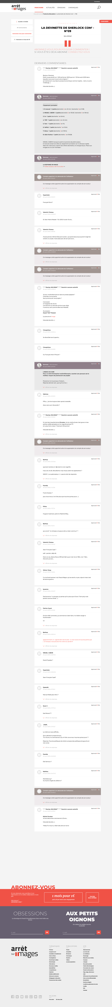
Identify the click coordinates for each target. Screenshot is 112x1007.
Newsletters (86, 980)
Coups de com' (52, 951)
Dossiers (68, 957)
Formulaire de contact (88, 968)
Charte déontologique (88, 966)
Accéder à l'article (23, 21)
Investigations (52, 957)
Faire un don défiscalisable (89, 978)
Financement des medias (55, 980)
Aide (84, 974)
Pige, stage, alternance (88, 972)
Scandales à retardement (55, 953)
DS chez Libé (59, 999)
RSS (84, 988)
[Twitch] (31, 998)
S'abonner (104, 21)
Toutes (67, 949)
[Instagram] (26, 998)
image (53, 316)
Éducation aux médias (88, 957)
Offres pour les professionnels (90, 976)
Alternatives (52, 964)
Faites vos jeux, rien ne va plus (54, 166)
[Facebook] (13, 998)
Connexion (97, 1)
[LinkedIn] (40, 998)
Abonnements (86, 949)
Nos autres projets (87, 964)
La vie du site (86, 951)
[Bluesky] (17, 998)
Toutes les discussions (88, 970)
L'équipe (85, 961)
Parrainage (85, 955)
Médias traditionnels (54, 974)
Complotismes (52, 970)
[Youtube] (22, 998)
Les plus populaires (70, 961)
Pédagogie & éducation (54, 978)
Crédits (85, 986)
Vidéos (67, 959)
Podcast (85, 990)
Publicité (51, 972)
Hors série (51, 999)
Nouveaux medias (53, 966)
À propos (85, 959)
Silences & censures (54, 976)
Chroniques (73, 7)
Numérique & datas (53, 959)
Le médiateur (86, 953)
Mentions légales (87, 982)
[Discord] (35, 998)
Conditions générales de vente (90, 984)
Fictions (51, 949)
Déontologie (52, 961)
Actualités (50, 7)
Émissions (61, 7)
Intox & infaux (52, 955)
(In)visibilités (52, 968)
